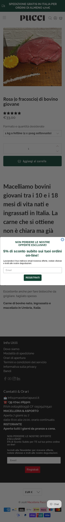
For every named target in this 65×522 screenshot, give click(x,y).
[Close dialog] (62, 239)
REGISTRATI (32, 277)
